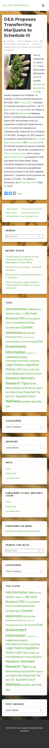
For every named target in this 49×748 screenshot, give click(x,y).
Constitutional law (24, 322)
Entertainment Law (28, 337)
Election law (29, 333)
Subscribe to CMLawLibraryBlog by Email (23, 531)
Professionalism (33, 373)
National (25, 44)
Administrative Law (12, 47)
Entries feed (11, 473)
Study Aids (29, 392)
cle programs (33, 318)
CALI (22, 318)
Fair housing (29, 341)
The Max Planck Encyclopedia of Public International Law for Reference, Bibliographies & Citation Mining (22, 260)
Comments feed (12, 478)
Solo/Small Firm (28, 388)
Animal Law (12, 313)
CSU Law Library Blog (15, 5)
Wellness (13, 401)
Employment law (14, 337)
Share (19, 193)
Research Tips (17, 383)
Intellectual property (17, 357)
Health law (16, 44)
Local (30, 369)
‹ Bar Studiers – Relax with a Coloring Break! (13, 213)
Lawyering (34, 360)
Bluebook (12, 318)
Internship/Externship (17, 361)
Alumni (37, 309)
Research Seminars (20, 378)
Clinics (9, 322)
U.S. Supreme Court (23, 396)
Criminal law (26, 47)
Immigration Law (31, 353)
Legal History (15, 365)
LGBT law (21, 369)
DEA (39, 77)
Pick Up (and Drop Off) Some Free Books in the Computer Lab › (31, 213)
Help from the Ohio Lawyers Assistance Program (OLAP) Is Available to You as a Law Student (23, 285)
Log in (8, 469)
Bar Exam (31, 313)
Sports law (16, 392)
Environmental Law (14, 342)
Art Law (22, 314)
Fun (40, 341)
